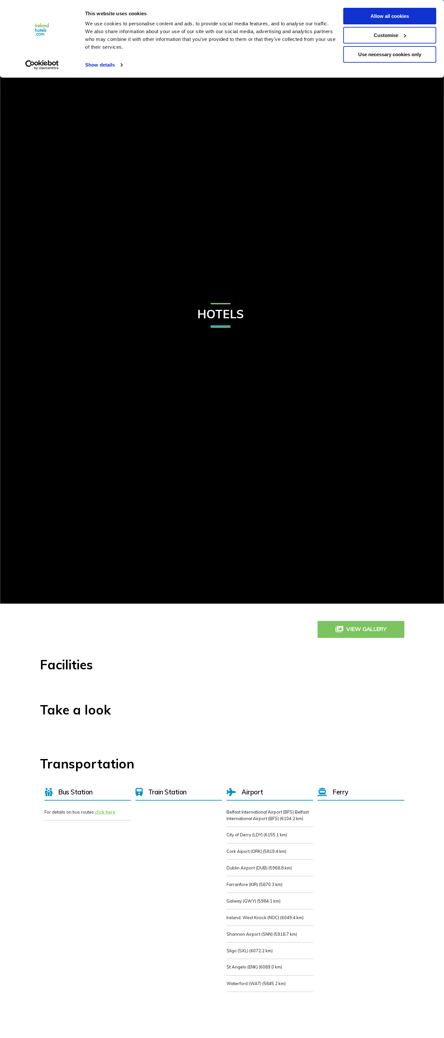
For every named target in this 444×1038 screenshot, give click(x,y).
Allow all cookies (390, 16)
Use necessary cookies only (389, 54)
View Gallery (366, 628)
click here (105, 812)
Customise (386, 35)
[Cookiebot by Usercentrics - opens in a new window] (42, 65)
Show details (100, 65)
